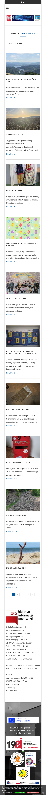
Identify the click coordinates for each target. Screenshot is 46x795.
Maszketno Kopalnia (17, 409)
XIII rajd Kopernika (16, 515)
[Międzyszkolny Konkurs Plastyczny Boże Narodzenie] (23, 336)
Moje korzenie (14, 190)
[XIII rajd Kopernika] (23, 500)
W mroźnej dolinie (16, 298)
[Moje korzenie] (23, 175)
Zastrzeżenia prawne (17, 730)
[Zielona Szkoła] (23, 119)
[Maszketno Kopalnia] (23, 394)
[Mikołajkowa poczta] (23, 447)
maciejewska (16, 43)
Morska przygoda (16, 568)
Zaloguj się (10, 687)
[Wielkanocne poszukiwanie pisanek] (23, 228)
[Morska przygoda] (23, 553)
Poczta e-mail (11, 691)
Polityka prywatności (23, 733)
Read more (10, 98)
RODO (13, 728)
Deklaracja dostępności (26, 728)
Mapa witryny (32, 730)
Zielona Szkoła (14, 134)
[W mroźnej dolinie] (23, 283)
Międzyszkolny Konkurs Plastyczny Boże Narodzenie (22, 352)
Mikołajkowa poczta (18, 462)
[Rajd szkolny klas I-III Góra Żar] (23, 64)
